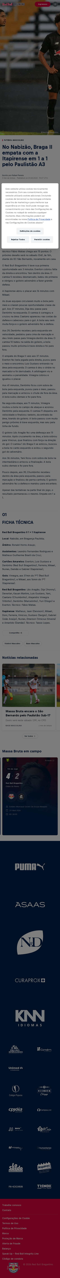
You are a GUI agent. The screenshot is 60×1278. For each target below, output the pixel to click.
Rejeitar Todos (18, 239)
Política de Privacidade (38, 219)
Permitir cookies (42, 239)
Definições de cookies (30, 231)
